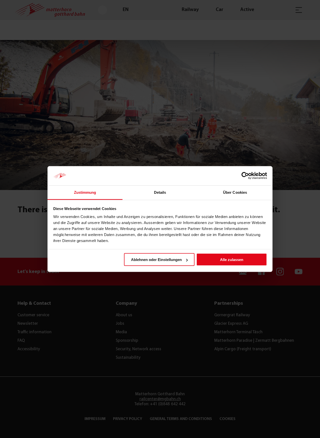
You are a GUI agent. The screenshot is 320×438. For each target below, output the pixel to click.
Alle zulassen (231, 260)
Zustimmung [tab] (85, 192)
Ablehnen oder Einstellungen (156, 260)
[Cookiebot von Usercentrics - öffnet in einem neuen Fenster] (245, 176)
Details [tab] (160, 192)
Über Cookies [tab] (235, 192)
